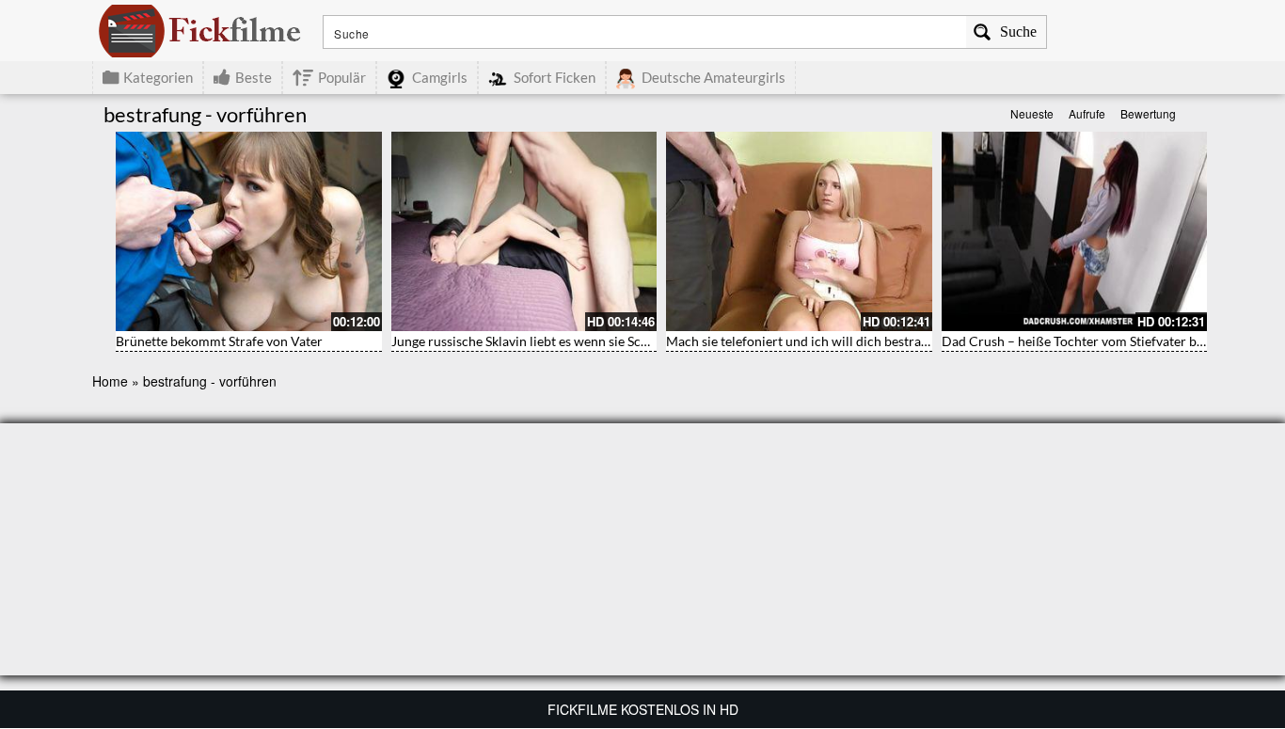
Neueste (1032, 113)
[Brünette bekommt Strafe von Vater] (249, 231)
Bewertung (1148, 113)
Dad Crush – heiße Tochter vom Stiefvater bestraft (1088, 341)
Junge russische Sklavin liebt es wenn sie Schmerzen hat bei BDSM (582, 341)
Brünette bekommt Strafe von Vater (219, 341)
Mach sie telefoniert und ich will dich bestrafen (803, 341)
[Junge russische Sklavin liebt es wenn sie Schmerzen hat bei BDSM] (524, 231)
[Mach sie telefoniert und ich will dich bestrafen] (799, 231)
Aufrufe (1087, 113)
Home (110, 381)
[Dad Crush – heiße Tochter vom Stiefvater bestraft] (1075, 231)
